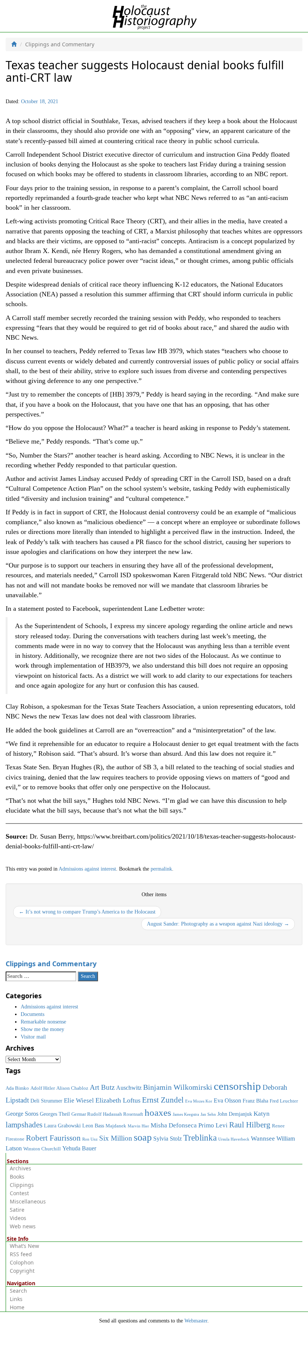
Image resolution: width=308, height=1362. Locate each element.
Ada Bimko (17, 1088)
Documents (32, 1014)
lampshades (24, 1125)
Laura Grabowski (62, 1126)
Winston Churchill (42, 1149)
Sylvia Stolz (167, 1138)
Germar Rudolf (86, 1114)
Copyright (22, 1270)
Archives (20, 1168)
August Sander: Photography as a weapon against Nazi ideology (218, 924)
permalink (161, 869)
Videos (18, 1218)
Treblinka (200, 1137)
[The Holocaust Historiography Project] (154, 15)
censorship (237, 1086)
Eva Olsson (227, 1100)
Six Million (115, 1138)
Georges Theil (55, 1114)
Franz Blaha (255, 1101)
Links (16, 1299)
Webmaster (195, 1321)
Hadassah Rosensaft (123, 1114)
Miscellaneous (28, 1201)
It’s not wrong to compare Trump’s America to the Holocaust (87, 912)
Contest (19, 1193)
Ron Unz (90, 1139)
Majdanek (116, 1126)
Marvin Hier (138, 1126)
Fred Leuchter (284, 1101)
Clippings (22, 1184)
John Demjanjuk (234, 1114)
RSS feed (21, 1254)
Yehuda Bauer (79, 1148)
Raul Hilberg (249, 1124)
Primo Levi (213, 1125)
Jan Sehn (208, 1114)
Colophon (22, 1262)
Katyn (262, 1113)
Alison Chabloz (72, 1088)
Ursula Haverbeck (233, 1139)
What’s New (24, 1245)
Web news (23, 1226)
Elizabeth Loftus (117, 1100)
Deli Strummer (46, 1101)
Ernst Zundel (163, 1099)
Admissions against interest (87, 869)
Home (17, 1307)
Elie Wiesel (79, 1100)
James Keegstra (186, 1114)
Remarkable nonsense (43, 1022)
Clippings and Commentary (51, 963)
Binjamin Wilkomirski (177, 1087)
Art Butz (102, 1087)
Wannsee (263, 1138)
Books (17, 1176)
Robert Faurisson (53, 1137)
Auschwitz (129, 1087)
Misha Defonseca (174, 1125)
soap (143, 1137)
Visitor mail (33, 1037)
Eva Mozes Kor (198, 1101)
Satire (17, 1209)
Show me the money (42, 1029)
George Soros (22, 1113)
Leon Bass (93, 1126)
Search (18, 1290)
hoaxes (158, 1112)
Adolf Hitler (42, 1088)
